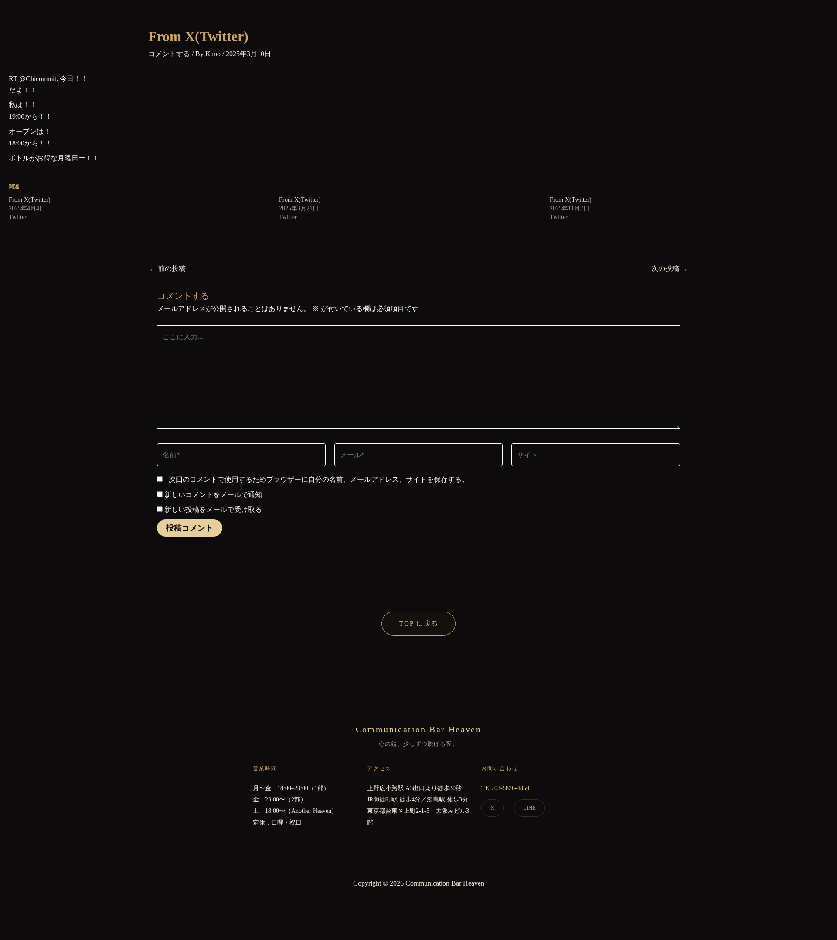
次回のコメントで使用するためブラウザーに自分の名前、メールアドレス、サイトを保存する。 (319, 479)
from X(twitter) (30, 199)
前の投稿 (167, 268)
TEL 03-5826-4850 (505, 788)
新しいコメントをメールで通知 (213, 494)
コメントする (169, 53)
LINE (529, 808)
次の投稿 (669, 268)
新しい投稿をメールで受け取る (213, 509)
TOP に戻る (419, 623)
